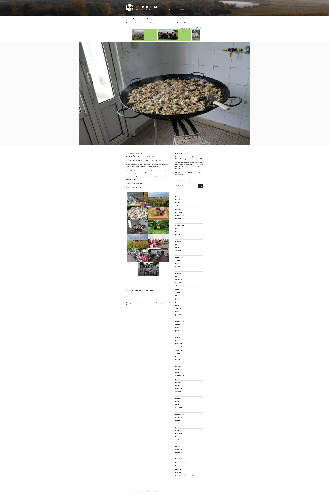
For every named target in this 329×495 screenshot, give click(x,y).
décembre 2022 (179, 318)
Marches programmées (151, 19)
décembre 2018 (179, 411)
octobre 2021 (179, 350)
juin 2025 (177, 235)
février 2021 (178, 369)
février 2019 (178, 404)
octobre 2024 (179, 257)
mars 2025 (178, 244)
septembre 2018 (179, 420)
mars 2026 (178, 209)
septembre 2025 (179, 225)
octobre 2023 (179, 289)
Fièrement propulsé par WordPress (150, 491)
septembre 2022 (179, 324)
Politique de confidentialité (183, 23)
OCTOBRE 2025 (156, 31)
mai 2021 (177, 363)
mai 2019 (177, 401)
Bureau (161, 23)
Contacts (152, 23)
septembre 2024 (179, 260)
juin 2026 (177, 199)
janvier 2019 (178, 408)
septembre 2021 (179, 353)
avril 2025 (178, 241)
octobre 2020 (179, 372)
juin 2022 (177, 331)
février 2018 (178, 430)
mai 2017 (177, 440)
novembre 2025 (179, 218)
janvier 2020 (178, 388)
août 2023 (178, 295)
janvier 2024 (178, 283)
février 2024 (178, 279)
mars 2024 (178, 276)
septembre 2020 (179, 375)
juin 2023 (177, 302)
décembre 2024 (179, 251)
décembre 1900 (179, 452)
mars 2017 (178, 446)
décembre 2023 (179, 286)
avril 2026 (178, 206)
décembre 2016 (179, 449)
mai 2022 (177, 334)
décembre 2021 (179, 347)
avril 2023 (178, 308)
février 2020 (178, 385)
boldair (141, 153)
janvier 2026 (178, 212)
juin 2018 (177, 427)
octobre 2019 (179, 395)
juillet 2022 (178, 327)
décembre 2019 (179, 392)
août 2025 (178, 228)
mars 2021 (178, 366)
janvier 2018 (178, 433)
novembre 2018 (179, 414)
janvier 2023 (178, 315)
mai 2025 (177, 238)
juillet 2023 (178, 299)
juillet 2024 (178, 263)
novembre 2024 (179, 254)
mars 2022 (178, 340)
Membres (168, 23)
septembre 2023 (179, 292)
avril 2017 (178, 443)
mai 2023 (177, 305)
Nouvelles (178, 472)
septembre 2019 (179, 398)
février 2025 (178, 247)
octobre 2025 (179, 222)
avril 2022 (178, 337)
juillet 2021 (178, 356)
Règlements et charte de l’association (191, 19)
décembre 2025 (179, 215)
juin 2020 (177, 379)
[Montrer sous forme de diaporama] (148, 279)
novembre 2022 (179, 321)
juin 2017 (177, 436)
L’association (137, 19)
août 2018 (178, 424)
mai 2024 (177, 270)
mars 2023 (178, 311)
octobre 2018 (179, 417)
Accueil (128, 19)
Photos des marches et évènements (136, 23)
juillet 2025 (178, 231)
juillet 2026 (178, 196)
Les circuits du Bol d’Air (168, 19)
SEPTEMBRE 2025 (191, 31)
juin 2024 (177, 267)
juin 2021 (177, 359)
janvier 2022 (178, 344)
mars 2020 (178, 382)
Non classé (178, 469)
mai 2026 (177, 202)
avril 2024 (178, 273)
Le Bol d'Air (148, 7)
